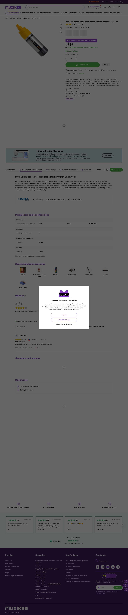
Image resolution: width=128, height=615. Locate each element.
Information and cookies (64, 324)
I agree (64, 315)
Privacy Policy (74, 310)
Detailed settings (64, 320)
